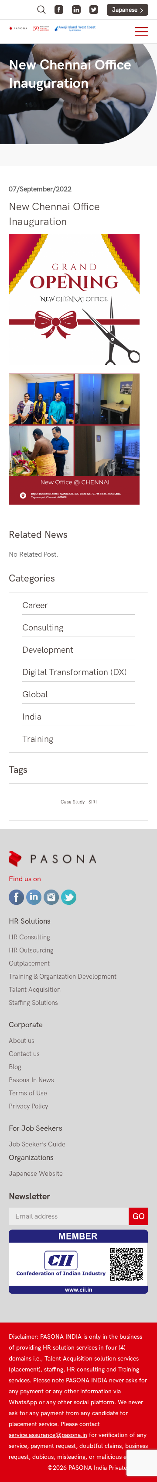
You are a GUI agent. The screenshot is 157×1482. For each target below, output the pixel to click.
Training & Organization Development (62, 976)
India (31, 717)
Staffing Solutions (33, 1003)
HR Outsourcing (31, 950)
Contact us (24, 1054)
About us (21, 1041)
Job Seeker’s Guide (37, 1144)
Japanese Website (36, 1173)
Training (37, 739)
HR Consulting (29, 937)
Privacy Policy (28, 1106)
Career (35, 605)
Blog (15, 1067)
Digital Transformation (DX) (74, 672)
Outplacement (29, 963)
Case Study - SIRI (79, 802)
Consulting (42, 628)
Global (35, 694)
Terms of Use (28, 1093)
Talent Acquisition (35, 990)
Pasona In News (31, 1080)
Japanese (124, 10)
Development (47, 650)
